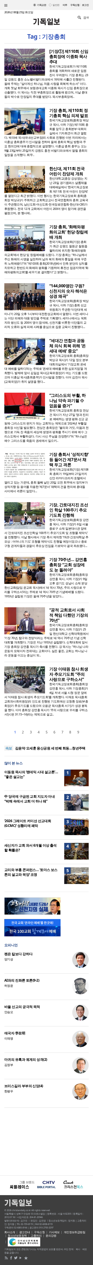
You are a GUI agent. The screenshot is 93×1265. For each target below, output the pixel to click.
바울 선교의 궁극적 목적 (22, 1006)
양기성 (8, 959)
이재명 (8, 1038)
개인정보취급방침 (74, 1232)
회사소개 (9, 1232)
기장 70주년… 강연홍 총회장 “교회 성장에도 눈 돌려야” (68, 565)
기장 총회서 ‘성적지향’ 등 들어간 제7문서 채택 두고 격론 (69, 460)
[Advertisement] (46, 1141)
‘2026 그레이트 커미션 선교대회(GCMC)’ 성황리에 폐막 (27, 823)
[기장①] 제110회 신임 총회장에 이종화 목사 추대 (68, 56)
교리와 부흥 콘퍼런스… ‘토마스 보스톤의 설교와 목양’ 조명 (31, 872)
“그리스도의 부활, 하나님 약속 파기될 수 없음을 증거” (67, 400)
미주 (65, 4)
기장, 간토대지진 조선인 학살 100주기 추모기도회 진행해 (68, 510)
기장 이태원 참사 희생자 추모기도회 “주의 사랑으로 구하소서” (68, 674)
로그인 (85, 4)
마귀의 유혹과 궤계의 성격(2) (25, 1059)
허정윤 (8, 986)
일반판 (56, 4)
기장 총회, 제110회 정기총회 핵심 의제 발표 (68, 113)
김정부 (8, 1065)
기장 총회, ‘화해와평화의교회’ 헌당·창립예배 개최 (68, 232)
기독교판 (41, 4)
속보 (8, 748)
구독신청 (74, 4)
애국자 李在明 (14, 1033)
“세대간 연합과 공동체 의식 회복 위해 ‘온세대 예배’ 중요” (67, 346)
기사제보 (54, 1232)
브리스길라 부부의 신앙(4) (23, 1085)
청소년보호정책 (17, 1236)
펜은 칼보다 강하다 (18, 954)
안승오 (8, 1012)
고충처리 (36, 1236)
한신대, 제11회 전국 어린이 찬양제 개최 (67, 171)
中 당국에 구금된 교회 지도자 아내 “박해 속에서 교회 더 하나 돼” (29, 799)
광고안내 (24, 1232)
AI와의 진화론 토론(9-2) (21, 980)
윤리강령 (51, 1236)
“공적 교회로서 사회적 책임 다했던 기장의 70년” (68, 615)
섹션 (5, 5)
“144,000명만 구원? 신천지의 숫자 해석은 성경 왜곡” (68, 291)
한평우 (8, 1091)
